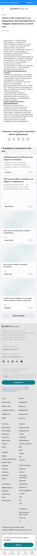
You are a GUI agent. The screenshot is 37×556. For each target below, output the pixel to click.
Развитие (5, 452)
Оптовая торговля (25, 444)
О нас (3, 398)
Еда (20, 457)
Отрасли (22, 424)
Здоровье (5, 491)
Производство (24, 431)
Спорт (4, 497)
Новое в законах (25, 465)
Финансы (22, 469)
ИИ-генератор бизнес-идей (24, 513)
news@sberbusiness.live (10, 349)
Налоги (21, 472)
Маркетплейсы (24, 427)
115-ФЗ (21, 494)
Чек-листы (5, 437)
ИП (20, 500)
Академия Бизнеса (8, 410)
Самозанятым (23, 414)
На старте (5, 424)
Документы (23, 487)
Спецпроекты (23, 402)
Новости (4, 15)
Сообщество (6, 414)
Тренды (4, 444)
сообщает (7, 48)
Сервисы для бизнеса (9, 459)
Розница (22, 460)
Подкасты (21, 406)
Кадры (4, 456)
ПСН (20, 503)
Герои (4, 447)
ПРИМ (4, 418)
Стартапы (22, 518)
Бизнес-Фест (6, 402)
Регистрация (6, 431)
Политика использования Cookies (13, 527)
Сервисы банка (8, 206)
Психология (6, 494)
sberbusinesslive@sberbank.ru (12, 357)
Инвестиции (6, 440)
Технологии (7, 172)
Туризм (21, 453)
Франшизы (5, 434)
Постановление (16, 116)
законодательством (24, 57)
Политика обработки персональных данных (17, 530)
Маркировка (23, 484)
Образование (6, 500)
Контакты (21, 418)
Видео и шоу (6, 406)
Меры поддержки (25, 490)
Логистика (5, 472)
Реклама (5, 469)
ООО (20, 497)
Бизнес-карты (6, 462)
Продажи (5, 466)
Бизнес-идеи (8, 274)
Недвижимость (24, 440)
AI (19, 521)
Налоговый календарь (23, 476)
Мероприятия (23, 410)
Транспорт (22, 437)
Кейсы (4, 478)
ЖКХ (20, 450)
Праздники (7, 308)
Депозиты (5, 475)
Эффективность (7, 487)
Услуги (21, 434)
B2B (20, 447)
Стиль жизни (6, 484)
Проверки (22, 481)
